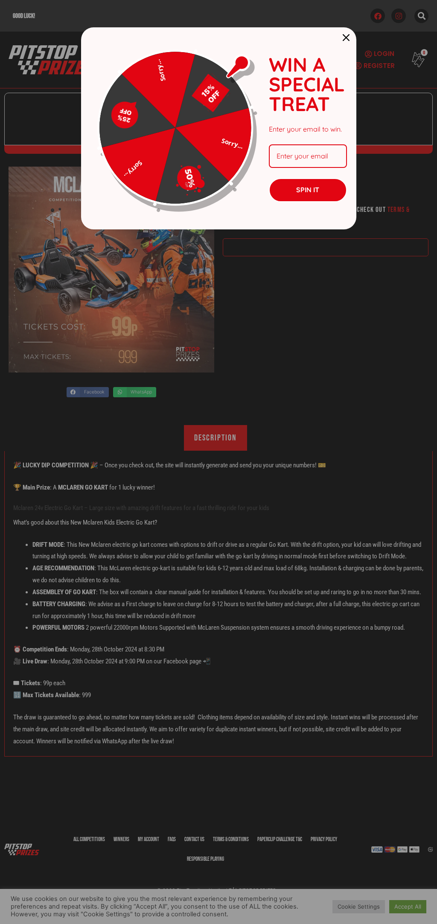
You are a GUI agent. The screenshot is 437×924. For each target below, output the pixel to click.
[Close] (346, 37)
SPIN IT (307, 189)
